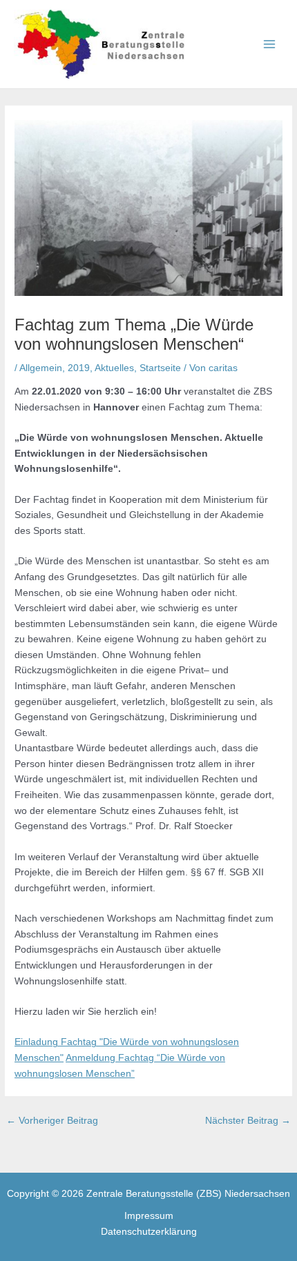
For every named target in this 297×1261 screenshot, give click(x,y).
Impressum (148, 1216)
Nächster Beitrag (248, 1120)
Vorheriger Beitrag (52, 1120)
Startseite (160, 368)
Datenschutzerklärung (149, 1232)
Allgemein (40, 368)
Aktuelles (114, 368)
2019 (79, 368)
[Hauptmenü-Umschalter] (270, 44)
